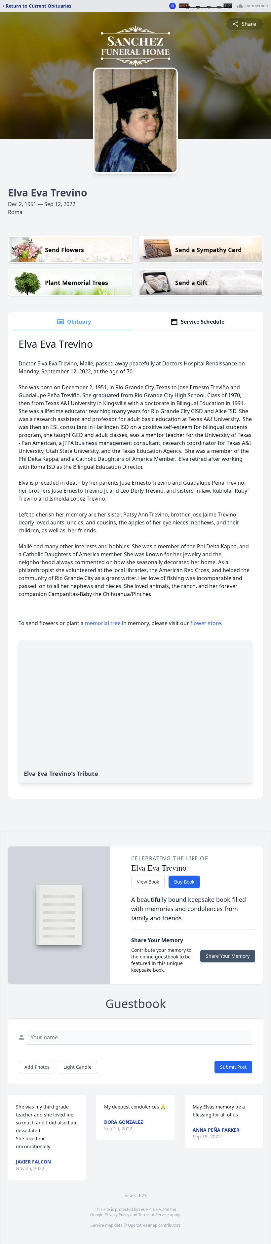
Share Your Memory (228, 956)
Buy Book (184, 882)
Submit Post (233, 1067)
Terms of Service (153, 1214)
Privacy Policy (116, 1214)
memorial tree (103, 623)
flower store (205, 623)
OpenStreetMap (142, 1225)
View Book (148, 882)
